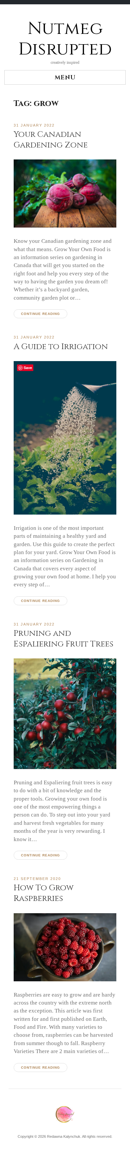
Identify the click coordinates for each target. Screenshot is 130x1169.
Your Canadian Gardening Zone (51, 139)
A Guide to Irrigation (61, 346)
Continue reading (40, 314)
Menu (65, 77)
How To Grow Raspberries (44, 893)
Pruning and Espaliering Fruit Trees (63, 638)
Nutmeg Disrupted (65, 39)
